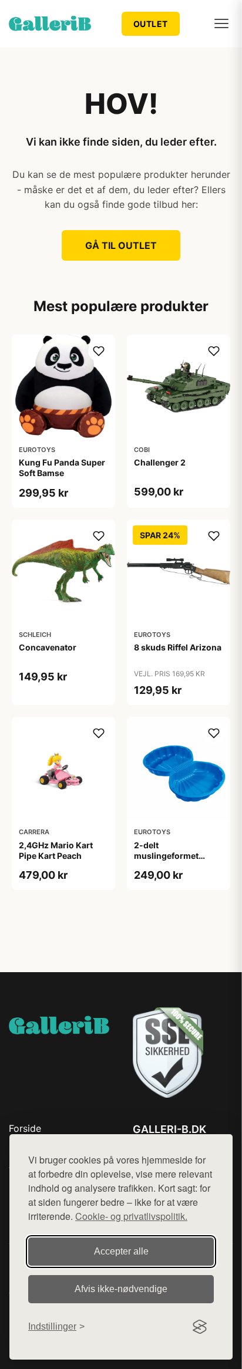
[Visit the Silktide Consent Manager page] (200, 1327)
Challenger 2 (160, 462)
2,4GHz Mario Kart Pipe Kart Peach (56, 850)
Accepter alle (121, 1251)
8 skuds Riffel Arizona (177, 647)
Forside (25, 1128)
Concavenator (47, 647)
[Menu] (221, 23)
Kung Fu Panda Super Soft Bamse (62, 467)
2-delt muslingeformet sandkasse (166, 855)
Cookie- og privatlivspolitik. (131, 1216)
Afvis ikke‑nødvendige (121, 1289)
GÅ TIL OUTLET (121, 245)
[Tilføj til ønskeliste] (98, 351)
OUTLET (150, 24)
